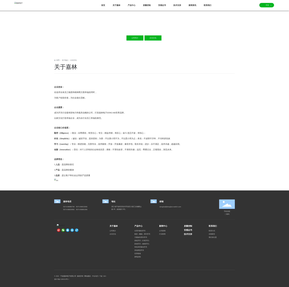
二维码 (227, 214)
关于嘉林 (114, 226)
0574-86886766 (69, 207)
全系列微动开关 (140, 231)
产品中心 (138, 226)
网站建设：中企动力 (91, 276)
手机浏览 (227, 211)
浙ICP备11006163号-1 (61, 279)
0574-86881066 (81, 209)
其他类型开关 (139, 250)
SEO (104, 276)
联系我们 (213, 226)
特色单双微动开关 (140, 247)
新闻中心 (163, 226)
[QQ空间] (72, 230)
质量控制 (188, 226)
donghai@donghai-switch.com (170, 207)
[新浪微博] (58, 230)
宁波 (100, 276)
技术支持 (188, 234)
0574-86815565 (81, 207)
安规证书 (188, 230)
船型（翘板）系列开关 (142, 234)
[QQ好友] (67, 230)
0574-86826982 (69, 209)
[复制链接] (76, 230)
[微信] (63, 230)
